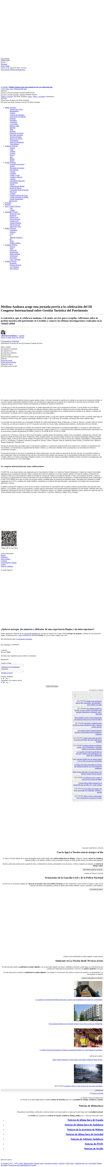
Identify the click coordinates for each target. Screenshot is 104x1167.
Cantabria (13, 173)
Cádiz (12, 150)
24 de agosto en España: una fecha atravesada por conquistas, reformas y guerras (88, 790)
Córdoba (12, 151)
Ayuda (20, 1163)
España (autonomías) (16, 199)
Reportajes (13, 263)
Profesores (4, 557)
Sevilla (12, 160)
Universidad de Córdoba (9, 563)
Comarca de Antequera (17, 115)
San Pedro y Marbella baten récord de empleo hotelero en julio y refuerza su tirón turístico (87, 725)
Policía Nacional (15, 219)
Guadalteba (13, 122)
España (7, 162)
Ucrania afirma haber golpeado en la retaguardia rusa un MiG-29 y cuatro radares (87, 784)
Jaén (11, 157)
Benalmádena (14, 111)
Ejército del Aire (15, 225)
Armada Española (15, 223)
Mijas (11, 129)
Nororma (13, 131)
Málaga (7, 107)
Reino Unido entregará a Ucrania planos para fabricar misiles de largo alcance (87, 773)
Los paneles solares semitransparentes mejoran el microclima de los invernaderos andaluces (88, 732)
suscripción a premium (24, 639)
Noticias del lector (15, 265)
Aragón (12, 166)
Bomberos (13, 215)
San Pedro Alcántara (20, 96)
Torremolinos (14, 140)
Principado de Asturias (17, 168)
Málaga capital (14, 126)
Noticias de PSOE (94, 1143)
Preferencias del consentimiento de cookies (22, 1165)
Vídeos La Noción (7, 96)
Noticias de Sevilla (93, 1148)
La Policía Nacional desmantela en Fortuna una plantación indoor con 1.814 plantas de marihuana (88, 766)
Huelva (12, 155)
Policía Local (14, 217)
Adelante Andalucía (16, 237)
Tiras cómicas (14, 269)
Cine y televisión (15, 259)
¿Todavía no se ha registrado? (10, 667)
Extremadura (14, 182)
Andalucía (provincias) (17, 164)
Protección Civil (15, 214)
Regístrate (4, 64)
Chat (3, 89)
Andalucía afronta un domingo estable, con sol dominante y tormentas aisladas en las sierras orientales (89, 747)
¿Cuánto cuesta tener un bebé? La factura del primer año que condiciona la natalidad (88, 740)
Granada (12, 153)
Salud (11, 248)
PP (11, 239)
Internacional (13, 201)
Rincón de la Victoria (16, 133)
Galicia (12, 184)
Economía (8, 203)
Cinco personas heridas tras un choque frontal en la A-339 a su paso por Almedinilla (87, 760)
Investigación (14, 252)
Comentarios (15, 341)
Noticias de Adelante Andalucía (87, 1139)
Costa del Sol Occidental (18, 117)
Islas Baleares (14, 170)
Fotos (30, 96)
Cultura (12, 210)
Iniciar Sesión (5, 66)
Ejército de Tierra (15, 226)
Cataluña (12, 179)
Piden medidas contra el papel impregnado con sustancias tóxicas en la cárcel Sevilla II (88, 718)
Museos (3, 555)
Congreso (4, 561)
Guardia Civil (14, 221)
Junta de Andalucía (7, 566)
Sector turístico (5, 559)
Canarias (12, 171)
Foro (7, 89)
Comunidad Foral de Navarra (19, 190)
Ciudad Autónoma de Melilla (19, 197)
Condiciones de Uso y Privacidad (85, 1163)
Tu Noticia (41, 96)
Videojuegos (14, 256)
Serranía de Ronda (16, 137)
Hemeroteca (50, 96)
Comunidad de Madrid (17, 186)
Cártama (12, 113)
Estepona (13, 118)
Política (7, 228)
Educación (13, 250)
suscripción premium (31, 633)
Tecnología (13, 258)
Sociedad (8, 245)
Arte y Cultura (10, 206)
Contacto (61, 1163)
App (11, 89)
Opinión (8, 261)
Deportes (8, 204)
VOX (11, 234)
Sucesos (12, 247)
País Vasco (13, 192)
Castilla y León (15, 175)
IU (10, 236)
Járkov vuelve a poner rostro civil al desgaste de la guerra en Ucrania (89, 797)
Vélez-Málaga (14, 144)
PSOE (12, 241)
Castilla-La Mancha (16, 177)
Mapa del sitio (28, 1163)
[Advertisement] (52, 15)
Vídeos (35, 96)
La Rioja (12, 193)
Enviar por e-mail (6, 360)
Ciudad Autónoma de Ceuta (19, 195)
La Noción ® (5, 1163)
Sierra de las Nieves (16, 139)
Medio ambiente (15, 254)
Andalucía (8, 146)
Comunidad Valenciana (17, 181)
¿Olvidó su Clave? (7, 673)
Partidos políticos (15, 243)
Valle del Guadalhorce (17, 142)
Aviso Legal (69, 1163)
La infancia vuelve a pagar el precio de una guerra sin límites (92, 778)
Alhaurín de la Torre (16, 109)
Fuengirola (13, 120)
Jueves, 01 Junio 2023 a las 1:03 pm (12, 337)
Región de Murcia (15, 188)
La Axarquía (14, 124)
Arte (11, 208)
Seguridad (8, 212)
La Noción (4, 87)
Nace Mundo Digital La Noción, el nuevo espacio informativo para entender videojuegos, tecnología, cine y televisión (88, 711)
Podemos (13, 232)
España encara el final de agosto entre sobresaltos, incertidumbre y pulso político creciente (89, 703)
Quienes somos (39, 1163)
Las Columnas (14, 267)
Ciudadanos (13, 230)
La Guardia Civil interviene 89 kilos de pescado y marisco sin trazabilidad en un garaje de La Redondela (89, 753)
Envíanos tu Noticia (51, 1163)
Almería (12, 148)
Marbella (12, 128)
